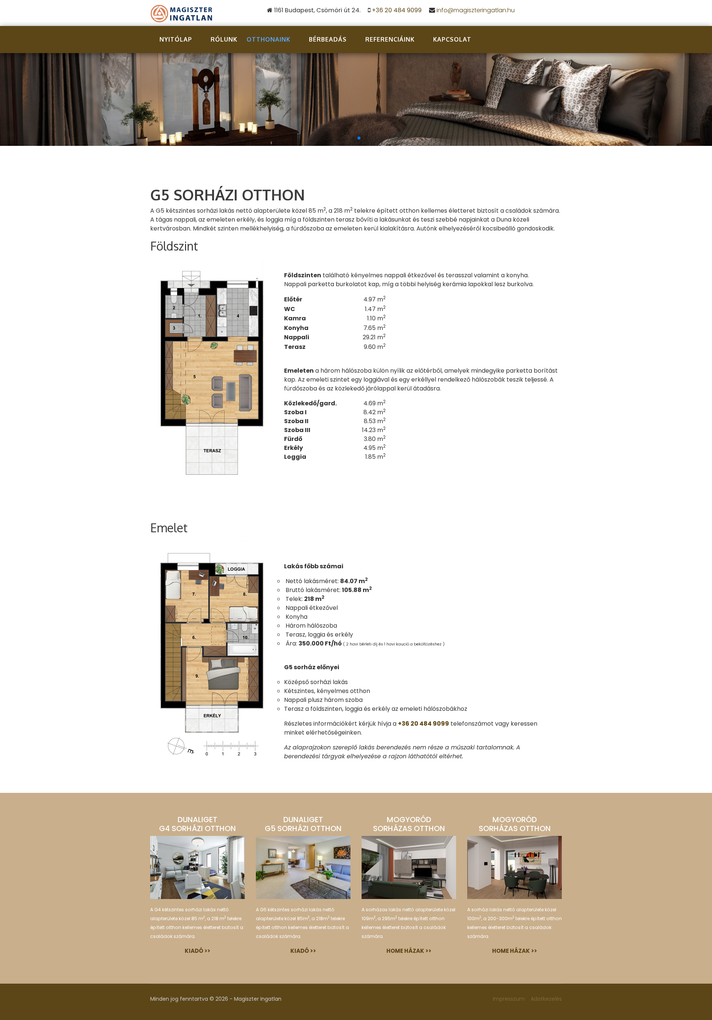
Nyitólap (175, 39)
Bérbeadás (328, 39)
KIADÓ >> (197, 951)
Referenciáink (390, 39)
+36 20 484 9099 (397, 10)
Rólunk (224, 39)
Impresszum (509, 999)
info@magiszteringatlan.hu (475, 10)
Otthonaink (268, 39)
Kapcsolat (452, 39)
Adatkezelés (546, 999)
